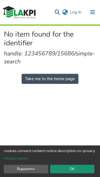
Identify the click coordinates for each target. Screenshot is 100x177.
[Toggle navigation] (92, 12)
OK (72, 168)
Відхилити (26, 168)
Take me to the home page (50, 79)
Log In (76, 12)
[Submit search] (57, 12)
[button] (65, 12)
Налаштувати (16, 158)
